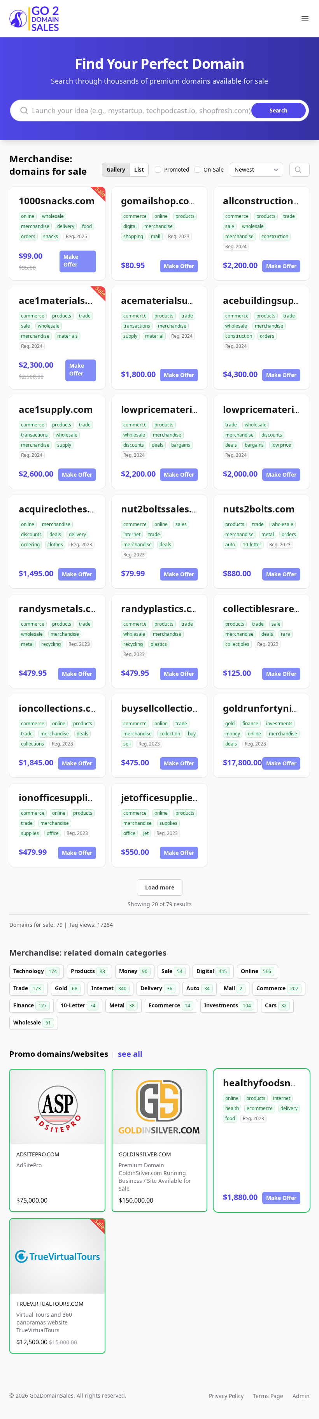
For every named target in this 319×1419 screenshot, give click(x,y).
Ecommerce (169, 1005)
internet (131, 534)
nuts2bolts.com (259, 508)
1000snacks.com (57, 200)
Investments (227, 1005)
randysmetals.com (62, 608)
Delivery (156, 988)
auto (230, 544)
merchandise (35, 226)
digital (130, 226)
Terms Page (268, 1396)
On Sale (213, 169)
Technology (35, 971)
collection (170, 733)
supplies (30, 833)
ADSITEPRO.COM (38, 1154)
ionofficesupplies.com (69, 797)
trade (289, 216)
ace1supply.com (56, 409)
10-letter (252, 544)
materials (67, 336)
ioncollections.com (62, 708)
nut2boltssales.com (166, 508)
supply (130, 336)
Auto (198, 988)
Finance (30, 1005)
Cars (276, 1005)
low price (281, 445)
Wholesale (32, 1022)
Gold (66, 988)
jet (146, 833)
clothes (55, 544)
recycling (51, 644)
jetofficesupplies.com (170, 797)
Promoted (176, 169)
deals (157, 445)
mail (155, 236)
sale (229, 226)
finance (250, 723)
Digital (211, 971)
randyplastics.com (163, 608)
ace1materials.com (63, 300)
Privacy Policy (226, 1396)
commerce (135, 216)
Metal (122, 1005)
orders (28, 236)
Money (133, 971)
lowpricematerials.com (174, 409)
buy (192, 733)
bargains (180, 445)
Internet (108, 988)
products (185, 216)
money (232, 733)
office (53, 833)
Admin (301, 1396)
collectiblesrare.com (270, 608)
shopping (133, 236)
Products (88, 971)
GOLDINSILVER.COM (145, 1154)
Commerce (277, 988)
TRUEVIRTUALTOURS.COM (50, 1303)
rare (285, 634)
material (154, 336)
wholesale (53, 216)
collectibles (237, 644)
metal (267, 534)
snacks (50, 236)
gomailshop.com (159, 200)
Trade (27, 988)
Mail (233, 988)
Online (256, 971)
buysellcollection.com (171, 708)
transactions (136, 326)
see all (130, 1054)
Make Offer (70, 260)
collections (32, 743)
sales (181, 524)
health (232, 1108)
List (139, 169)
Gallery (116, 169)
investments (279, 723)
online (27, 216)
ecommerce (260, 1108)
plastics (159, 644)
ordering (30, 544)
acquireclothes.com (64, 508)
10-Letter (78, 1005)
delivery (65, 226)
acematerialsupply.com (175, 300)
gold (230, 723)
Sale (171, 971)
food (87, 226)
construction (274, 236)
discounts (133, 445)
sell (127, 743)
